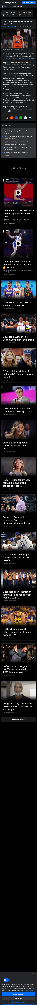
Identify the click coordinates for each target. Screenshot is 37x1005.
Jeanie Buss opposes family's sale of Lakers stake (15, 445)
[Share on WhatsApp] (20, 117)
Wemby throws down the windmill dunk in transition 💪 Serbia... (17, 264)
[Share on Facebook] (16, 117)
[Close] (33, 973)
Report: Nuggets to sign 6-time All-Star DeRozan (16, 132)
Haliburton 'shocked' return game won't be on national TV (17, 632)
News (19, 6)
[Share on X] (7, 117)
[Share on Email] (25, 117)
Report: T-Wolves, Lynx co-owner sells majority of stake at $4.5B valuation (16, 143)
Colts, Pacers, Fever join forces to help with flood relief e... (16, 557)
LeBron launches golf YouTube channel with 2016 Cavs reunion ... (15, 669)
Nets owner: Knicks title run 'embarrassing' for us (17, 410)
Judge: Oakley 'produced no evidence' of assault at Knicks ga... (17, 706)
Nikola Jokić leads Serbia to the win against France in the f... (18, 213)
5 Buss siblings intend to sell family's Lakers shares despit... (18, 374)
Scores (12, 6)
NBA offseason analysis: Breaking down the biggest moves (18, 148)
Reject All (18, 998)
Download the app (28, 2)
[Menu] (3, 2)
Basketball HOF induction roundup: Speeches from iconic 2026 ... (17, 594)
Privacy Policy (28, 990)
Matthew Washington (8, 26)
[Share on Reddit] (11, 117)
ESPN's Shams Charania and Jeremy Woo (18, 58)
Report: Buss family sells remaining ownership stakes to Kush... (16, 483)
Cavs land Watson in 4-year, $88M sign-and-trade (18, 338)
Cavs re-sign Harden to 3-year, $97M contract (16, 154)
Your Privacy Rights (18, 1002)
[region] (18, 988)
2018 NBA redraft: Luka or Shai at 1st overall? (17, 304)
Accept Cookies (18, 994)
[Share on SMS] (29, 117)
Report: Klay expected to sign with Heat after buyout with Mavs (18, 137)
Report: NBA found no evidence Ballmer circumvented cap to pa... (17, 520)
